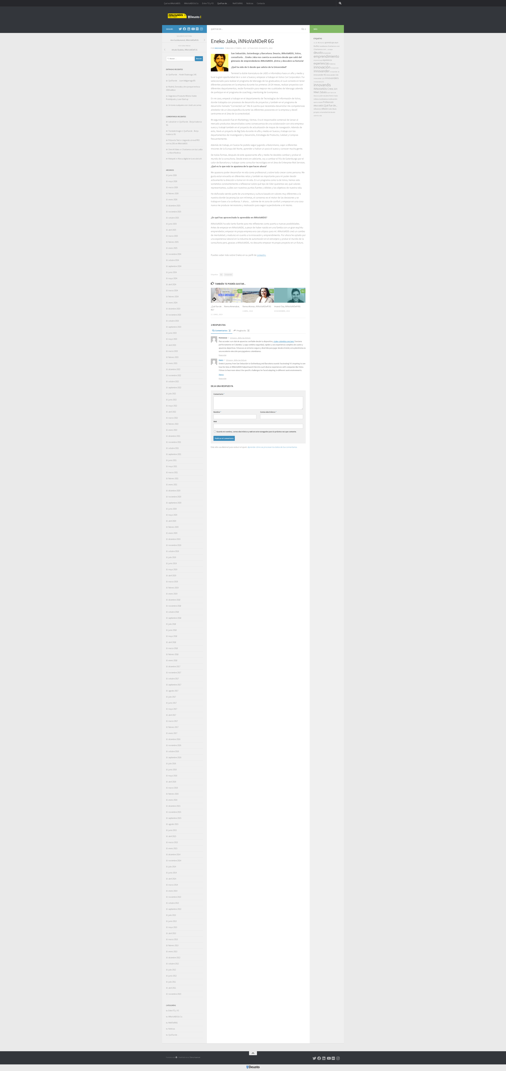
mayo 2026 (172, 181)
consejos (330, 49)
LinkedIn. (261, 255)
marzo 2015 (173, 842)
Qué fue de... (217, 29)
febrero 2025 (173, 242)
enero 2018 (172, 660)
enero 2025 (172, 248)
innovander (228, 275)
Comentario (218, 394)
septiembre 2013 (174, 909)
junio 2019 (172, 563)
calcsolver (172, 121)
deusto (318, 52)
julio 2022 (172, 393)
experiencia (327, 60)
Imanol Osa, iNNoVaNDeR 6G (287, 306)
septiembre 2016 (174, 757)
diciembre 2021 (174, 436)
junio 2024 (172, 272)
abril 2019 (172, 575)
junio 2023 (172, 333)
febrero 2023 (173, 357)
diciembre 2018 (174, 600)
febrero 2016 (173, 794)
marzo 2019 (173, 581)
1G (314, 43)
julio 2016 (172, 763)
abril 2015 (172, 836)
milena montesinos (321, 99)
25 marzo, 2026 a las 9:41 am (236, 360)
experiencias (321, 63)
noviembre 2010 (174, 994)
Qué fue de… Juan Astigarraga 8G (181, 80)
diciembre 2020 (174, 490)
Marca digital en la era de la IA (190, 158)
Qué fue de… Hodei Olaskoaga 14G (182, 74)
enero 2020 (172, 533)
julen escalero (324, 96)
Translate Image (174, 131)
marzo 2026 (173, 187)
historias (332, 64)
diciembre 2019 (174, 539)
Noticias (249, 3)
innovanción (335, 68)
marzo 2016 (173, 788)
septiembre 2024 (174, 266)
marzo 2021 (173, 472)
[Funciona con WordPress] (176, 1057)
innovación (322, 67)
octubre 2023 (173, 321)
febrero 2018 (173, 654)
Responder (222, 355)
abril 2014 (172, 878)
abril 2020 (172, 521)
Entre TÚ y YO (208, 3)
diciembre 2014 (174, 854)
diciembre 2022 (174, 369)
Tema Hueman (195, 1057)
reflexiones (317, 109)
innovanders (332, 78)
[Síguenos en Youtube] (192, 28)
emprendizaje (318, 60)
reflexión (324, 109)
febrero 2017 (173, 727)
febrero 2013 (173, 945)
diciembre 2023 (174, 308)
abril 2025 (172, 230)
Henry (221, 360)
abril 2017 (172, 715)
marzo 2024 (173, 290)
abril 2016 (172, 781)
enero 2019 (172, 593)
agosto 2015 (173, 824)
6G (221, 275)
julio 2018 (172, 624)
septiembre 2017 (174, 684)
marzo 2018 (173, 648)
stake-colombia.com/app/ (284, 341)
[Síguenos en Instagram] (201, 28)
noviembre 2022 (174, 375)
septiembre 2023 (174, 327)
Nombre (217, 412)
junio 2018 (172, 630)
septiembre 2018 (174, 618)
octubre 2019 (173, 551)
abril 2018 (172, 642)
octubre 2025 (173, 217)
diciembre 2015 (174, 806)
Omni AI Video (173, 149)
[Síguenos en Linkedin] (188, 28)
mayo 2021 (172, 466)
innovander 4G (320, 74)
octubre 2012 (173, 963)
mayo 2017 (172, 709)
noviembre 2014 (174, 860)
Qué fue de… (223, 3)
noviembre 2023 (174, 314)
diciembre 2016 (174, 739)
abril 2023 (172, 345)
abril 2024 (172, 284)
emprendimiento (326, 56)
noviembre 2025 (174, 211)
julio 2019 (172, 557)
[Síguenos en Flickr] (197, 28)
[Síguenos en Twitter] (180, 28)
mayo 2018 (172, 636)
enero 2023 (172, 363)
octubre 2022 (173, 381)
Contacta (261, 3)
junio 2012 (172, 975)
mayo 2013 (172, 927)
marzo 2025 (173, 236)
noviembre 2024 (174, 254)
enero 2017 (172, 733)
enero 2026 (172, 199)
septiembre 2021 (174, 454)
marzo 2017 (173, 721)
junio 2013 (172, 921)
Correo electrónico (268, 412)
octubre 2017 (173, 678)
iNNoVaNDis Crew (323, 88)
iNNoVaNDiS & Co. (175, 1016)
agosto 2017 (173, 690)
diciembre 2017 (174, 666)
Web (215, 421)
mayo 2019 (172, 569)
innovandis (322, 84)
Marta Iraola (333, 96)
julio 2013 (172, 915)
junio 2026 (172, 175)
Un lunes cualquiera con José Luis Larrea (184, 105)
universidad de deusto (327, 112)
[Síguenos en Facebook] (184, 28)
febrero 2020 (173, 527)
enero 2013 (172, 951)
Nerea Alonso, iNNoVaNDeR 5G (256, 306)
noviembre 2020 (174, 496)
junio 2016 (172, 769)
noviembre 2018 (174, 606)
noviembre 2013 (174, 897)
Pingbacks (243, 330)
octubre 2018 (173, 612)
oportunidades (318, 102)
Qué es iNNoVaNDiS (172, 3)
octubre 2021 (173, 448)
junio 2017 (172, 703)
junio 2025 (172, 224)
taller (330, 109)
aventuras (323, 46)
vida (320, 116)
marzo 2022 (173, 418)
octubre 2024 (173, 260)
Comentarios (222, 330)
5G (321, 43)
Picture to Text (173, 140)
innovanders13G (319, 82)
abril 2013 (172, 933)
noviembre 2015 (174, 812)
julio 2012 (172, 969)
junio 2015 (172, 830)
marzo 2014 (173, 885)
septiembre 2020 (174, 502)
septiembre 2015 (174, 818)
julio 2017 (172, 697)
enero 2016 (172, 800)
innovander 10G (332, 75)
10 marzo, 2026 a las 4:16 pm (240, 338)
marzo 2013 (173, 939)
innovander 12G (319, 78)
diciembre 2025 (174, 205)
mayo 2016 (172, 775)
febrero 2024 (173, 296)
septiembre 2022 (174, 387)
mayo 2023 (172, 339)
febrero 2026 (173, 193)
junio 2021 (172, 460)
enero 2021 (172, 484)
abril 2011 (172, 988)
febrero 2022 (173, 424)
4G (319, 42)
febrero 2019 (173, 587)
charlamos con (333, 46)
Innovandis (219, 48)
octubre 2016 (173, 751)
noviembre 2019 (174, 545)
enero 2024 (172, 302)
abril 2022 (172, 412)
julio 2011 (172, 982)
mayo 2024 (172, 278)
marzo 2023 (173, 351)
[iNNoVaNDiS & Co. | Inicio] (184, 16)
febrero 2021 (173, 478)
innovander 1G (334, 72)
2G (316, 43)
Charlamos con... (320, 49)
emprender (327, 53)
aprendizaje (329, 42)
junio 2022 (172, 399)
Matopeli (171, 158)
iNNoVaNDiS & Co (191, 3)
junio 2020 (172, 509)
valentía (316, 116)
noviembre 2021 (174, 442)
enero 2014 (172, 891)
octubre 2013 (173, 903)
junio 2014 (172, 872)
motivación (332, 99)
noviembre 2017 (174, 672)
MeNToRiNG (238, 3)
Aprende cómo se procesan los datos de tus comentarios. (272, 447)
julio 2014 (172, 866)
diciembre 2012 (174, 957)
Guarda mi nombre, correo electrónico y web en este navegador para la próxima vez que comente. (256, 431)
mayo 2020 (172, 515)
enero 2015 (172, 848)
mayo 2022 (172, 405)
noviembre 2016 (174, 745)
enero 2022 (172, 430)
